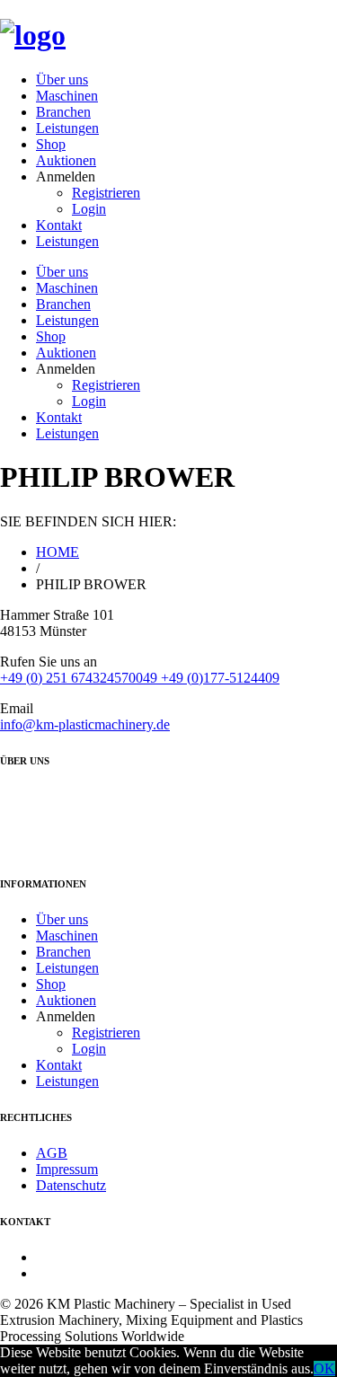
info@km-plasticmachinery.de (85, 724)
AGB (51, 1153)
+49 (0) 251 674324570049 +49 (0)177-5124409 (139, 677)
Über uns (62, 79)
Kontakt (59, 225)
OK (324, 1368)
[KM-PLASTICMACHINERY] (33, 35)
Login (89, 208)
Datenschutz (71, 1185)
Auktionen (66, 160)
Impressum (67, 1169)
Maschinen (67, 95)
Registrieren (106, 192)
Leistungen (67, 128)
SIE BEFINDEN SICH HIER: (88, 521)
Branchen (63, 111)
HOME (57, 552)
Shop (51, 144)
